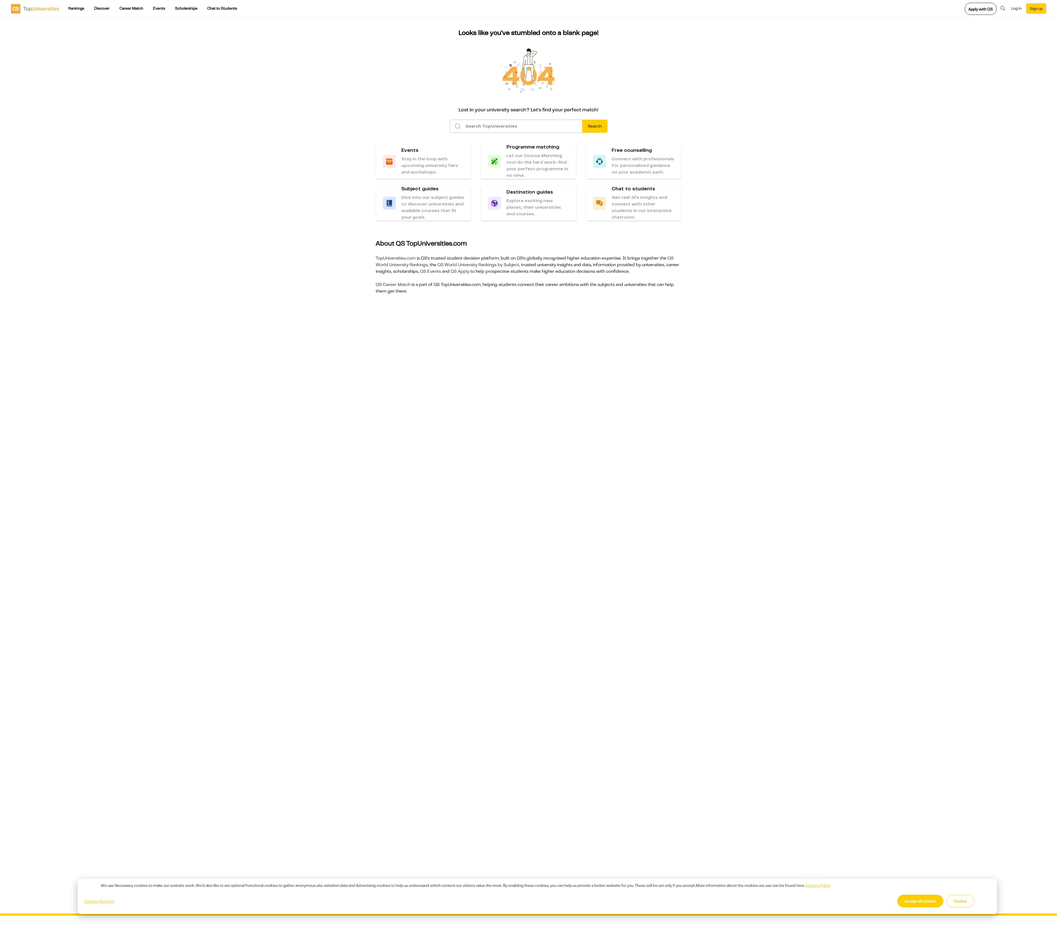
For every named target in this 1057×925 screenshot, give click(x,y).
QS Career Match (393, 284)
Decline (960, 901)
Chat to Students (222, 8)
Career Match (131, 8)
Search (595, 126)
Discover (102, 8)
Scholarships (186, 8)
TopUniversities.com (396, 258)
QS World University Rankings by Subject (478, 265)
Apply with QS (980, 9)
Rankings (76, 8)
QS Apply (460, 271)
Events (159, 8)
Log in (1016, 8)
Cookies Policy (817, 885)
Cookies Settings (99, 901)
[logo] (35, 8)
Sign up (1036, 8)
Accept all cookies (920, 901)
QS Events (430, 271)
